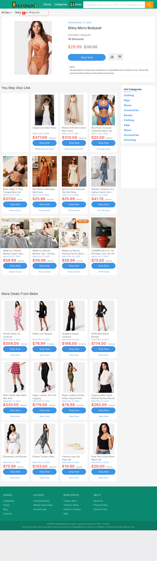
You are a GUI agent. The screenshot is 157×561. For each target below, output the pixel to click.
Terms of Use (100, 509)
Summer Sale (39, 509)
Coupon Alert (70, 501)
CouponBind (77, 527)
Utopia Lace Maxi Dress (44, 127)
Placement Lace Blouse (14, 456)
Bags (127, 100)
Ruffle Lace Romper (42, 333)
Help (65, 513)
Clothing (129, 95)
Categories (60, 4)
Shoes (127, 105)
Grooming (130, 139)
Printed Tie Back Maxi (43, 456)
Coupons (7, 513)
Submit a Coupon (72, 509)
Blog (5, 509)
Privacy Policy (101, 505)
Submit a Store (70, 505)
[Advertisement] (15, 122)
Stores (47, 4)
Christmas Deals (41, 501)
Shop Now (87, 57)
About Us (98, 501)
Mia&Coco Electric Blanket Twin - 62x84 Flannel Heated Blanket (44, 253)
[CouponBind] (26, 4)
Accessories (131, 110)
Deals (78, 4)
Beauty (128, 115)
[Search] (149, 4)
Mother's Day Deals (43, 505)
